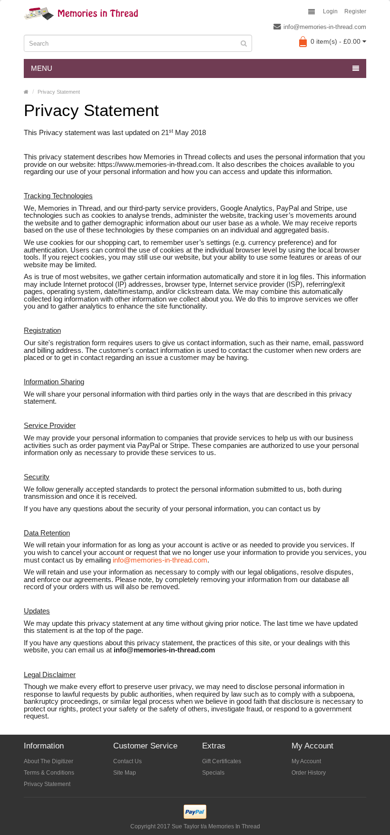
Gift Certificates (221, 761)
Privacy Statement (59, 92)
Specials (213, 772)
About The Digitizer (48, 761)
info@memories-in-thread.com (324, 26)
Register (355, 11)
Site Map (124, 772)
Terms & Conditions (49, 772)
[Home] (26, 92)
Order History (309, 772)
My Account (306, 761)
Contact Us (127, 761)
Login (330, 11)
